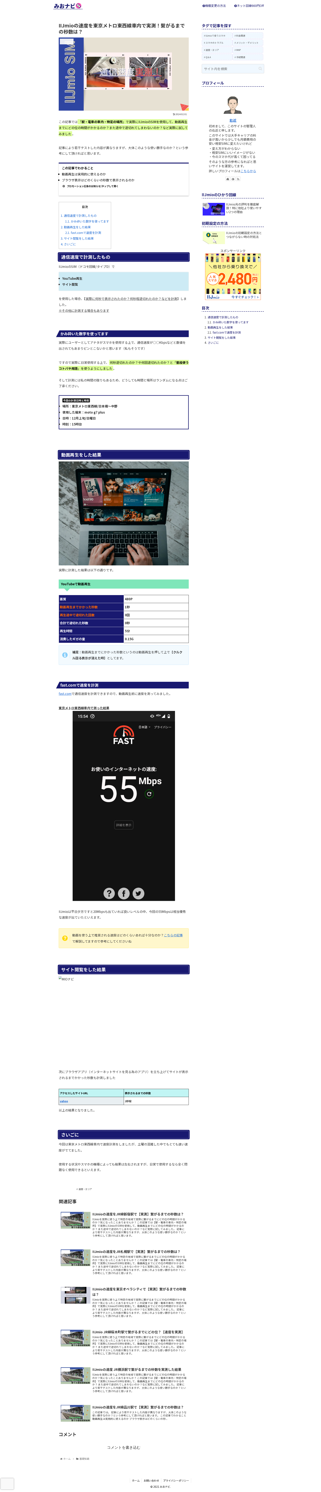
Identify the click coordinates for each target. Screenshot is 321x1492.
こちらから (248, 171)
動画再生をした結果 (76, 227)
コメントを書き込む (123, 1447)
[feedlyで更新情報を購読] (233, 179)
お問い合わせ (151, 1480)
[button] (260, 68)
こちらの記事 (173, 935)
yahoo (64, 1101)
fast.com (65, 693)
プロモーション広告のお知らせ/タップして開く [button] (93, 186)
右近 (232, 120)
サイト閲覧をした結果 (77, 238)
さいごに (68, 244)
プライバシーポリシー (176, 1480)
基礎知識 (67, 1189)
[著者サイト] (228, 179)
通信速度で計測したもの (79, 215)
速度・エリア (85, 1189)
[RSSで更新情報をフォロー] (238, 179)
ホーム (136, 1480)
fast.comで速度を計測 (83, 232)
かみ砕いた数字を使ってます (87, 221)
